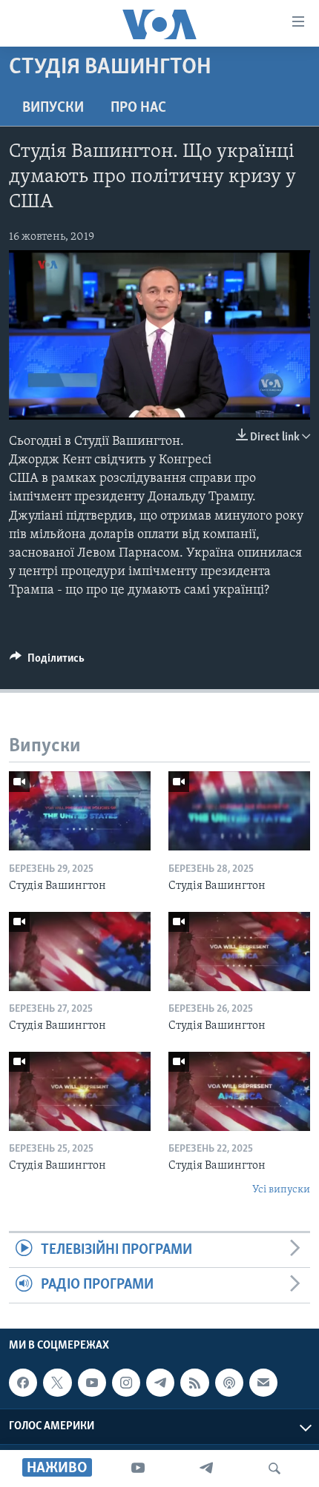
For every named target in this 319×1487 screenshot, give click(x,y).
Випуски (53, 108)
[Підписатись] (263, 1383)
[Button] (47, 662)
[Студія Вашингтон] (80, 810)
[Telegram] (206, 1468)
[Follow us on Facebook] (23, 1383)
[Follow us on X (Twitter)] (57, 1383)
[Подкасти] (229, 1383)
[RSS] (194, 1383)
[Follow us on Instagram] (126, 1383)
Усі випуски (281, 1189)
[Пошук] (274, 1468)
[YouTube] (138, 1468)
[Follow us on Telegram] (160, 1383)
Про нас (138, 108)
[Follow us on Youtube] (92, 1383)
